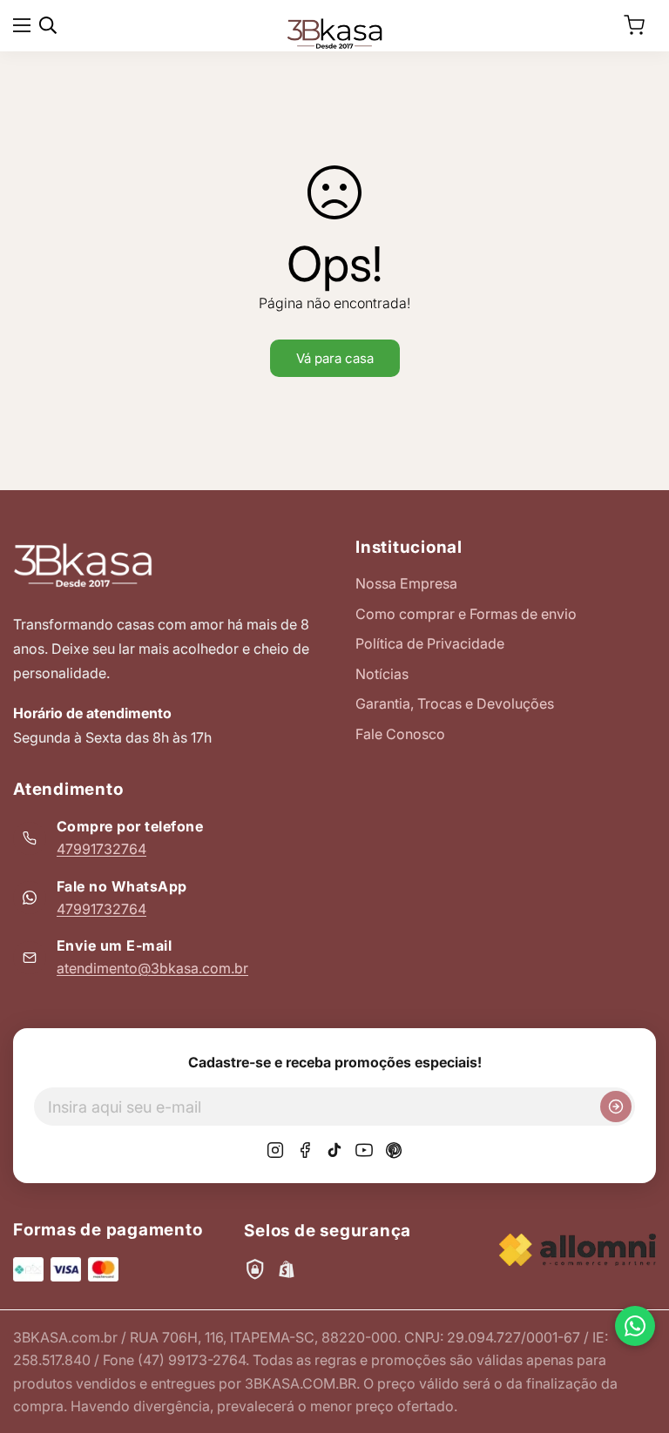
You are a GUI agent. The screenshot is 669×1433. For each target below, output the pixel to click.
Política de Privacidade (429, 643)
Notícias (382, 674)
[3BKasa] (334, 32)
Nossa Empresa (406, 583)
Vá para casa (335, 358)
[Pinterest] (393, 1150)
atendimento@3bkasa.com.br (152, 968)
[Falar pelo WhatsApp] (635, 1326)
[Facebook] (305, 1150)
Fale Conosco (400, 734)
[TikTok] (334, 1150)
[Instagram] (275, 1150)
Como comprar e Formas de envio (466, 613)
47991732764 (101, 849)
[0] (634, 25)
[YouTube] (364, 1150)
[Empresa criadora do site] (577, 1250)
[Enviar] (616, 1106)
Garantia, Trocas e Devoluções (454, 703)
